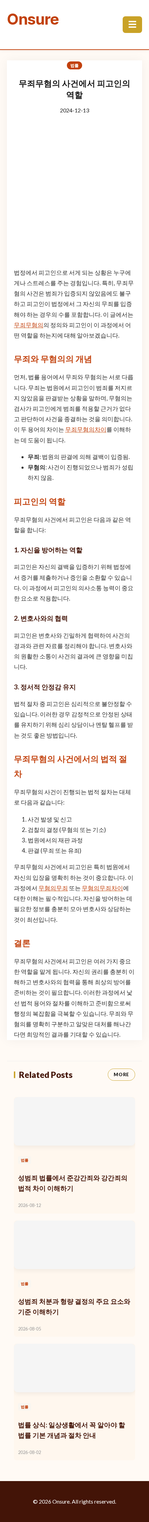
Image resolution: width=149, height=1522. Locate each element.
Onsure (33, 19)
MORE (121, 1074)
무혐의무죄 (53, 888)
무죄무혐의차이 (85, 429)
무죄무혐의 (28, 325)
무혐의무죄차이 (102, 888)
